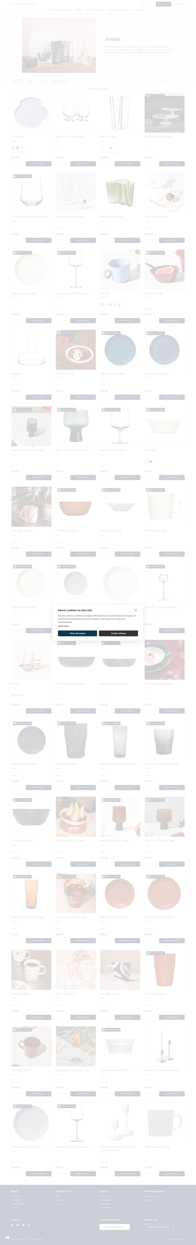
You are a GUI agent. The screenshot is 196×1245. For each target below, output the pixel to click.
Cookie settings (118, 633)
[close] (136, 610)
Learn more (63, 625)
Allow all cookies (77, 633)
